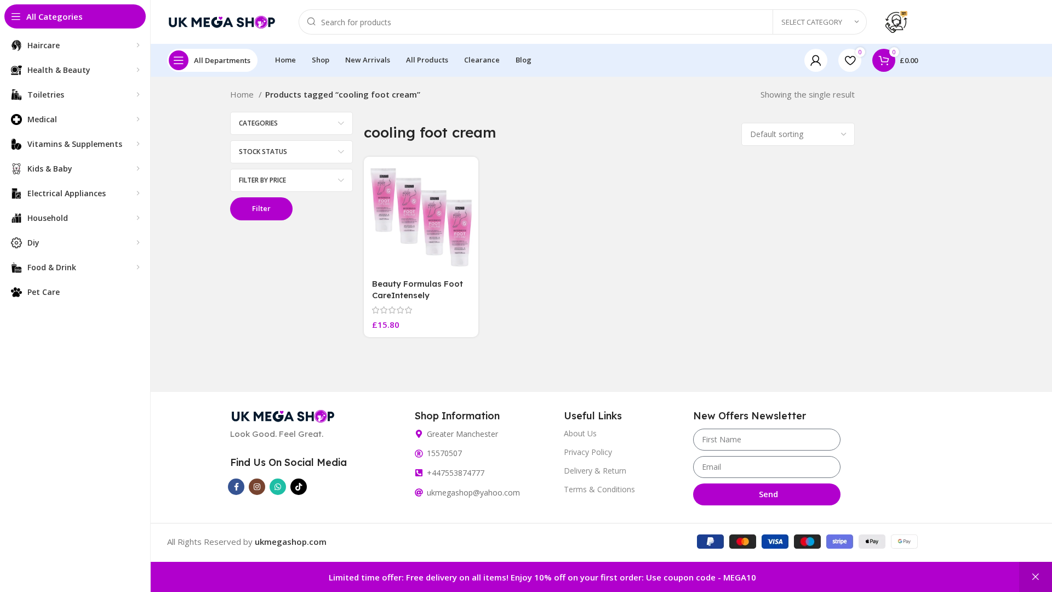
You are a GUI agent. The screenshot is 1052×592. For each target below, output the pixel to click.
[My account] (816, 60)
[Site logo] (222, 20)
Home (243, 94)
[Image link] (283, 414)
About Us (580, 433)
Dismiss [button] (1035, 577)
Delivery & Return (595, 470)
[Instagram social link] (257, 487)
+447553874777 (455, 473)
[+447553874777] (419, 473)
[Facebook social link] (236, 487)
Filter (261, 208)
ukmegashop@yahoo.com (473, 492)
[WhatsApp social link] (278, 487)
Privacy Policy (588, 452)
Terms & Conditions (599, 489)
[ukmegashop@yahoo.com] (419, 492)
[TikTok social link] (298, 487)
